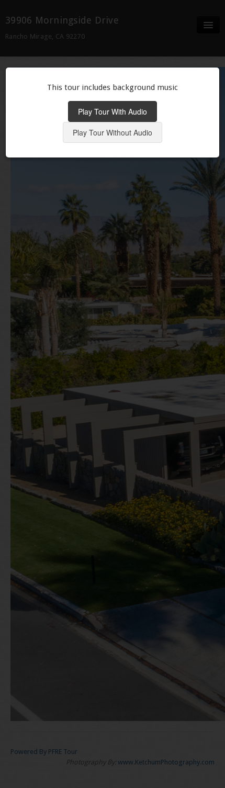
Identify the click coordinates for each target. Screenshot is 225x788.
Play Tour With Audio (112, 111)
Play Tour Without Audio (112, 132)
